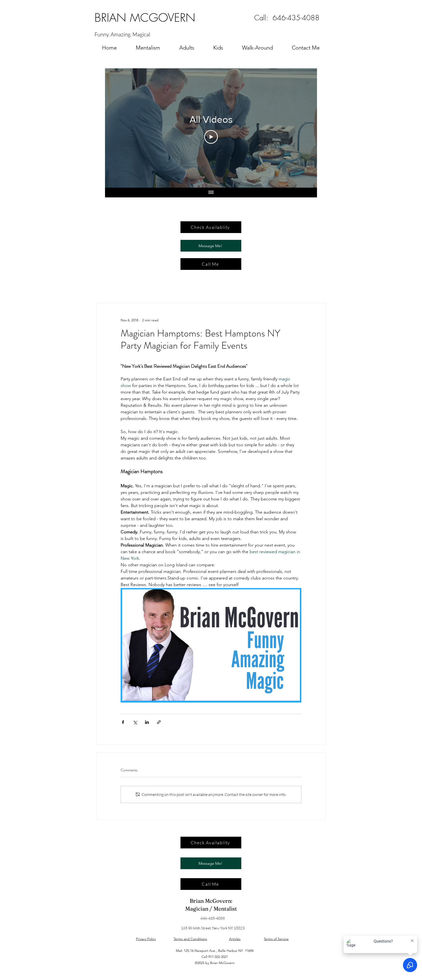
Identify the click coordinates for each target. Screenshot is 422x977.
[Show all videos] (211, 192)
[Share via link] (159, 722)
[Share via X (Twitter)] (135, 722)
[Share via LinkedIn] (147, 722)
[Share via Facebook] (123, 722)
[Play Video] (211, 137)
